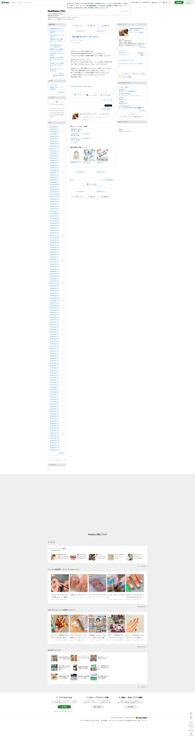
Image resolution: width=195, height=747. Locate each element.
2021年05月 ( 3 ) (54, 279)
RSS (122, 129)
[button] (191, 734)
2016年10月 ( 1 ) (54, 411)
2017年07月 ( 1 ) (54, 390)
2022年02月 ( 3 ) (54, 257)
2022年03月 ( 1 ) (54, 254)
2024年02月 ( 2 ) (54, 199)
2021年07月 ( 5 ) (54, 274)
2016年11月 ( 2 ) (54, 409)
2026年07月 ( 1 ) (54, 129)
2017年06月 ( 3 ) (54, 392)
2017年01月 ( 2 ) (54, 404)
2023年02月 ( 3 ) (54, 228)
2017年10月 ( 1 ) (54, 382)
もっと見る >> (74, 142)
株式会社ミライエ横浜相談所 (127, 91)
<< (53, 101)
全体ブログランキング (124, 53)
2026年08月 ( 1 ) (54, 127)
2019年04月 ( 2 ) (54, 339)
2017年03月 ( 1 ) (54, 399)
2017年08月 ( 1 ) (54, 387)
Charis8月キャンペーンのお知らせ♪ (80, 134)
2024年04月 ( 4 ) (54, 194)
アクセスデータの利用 (116, 720)
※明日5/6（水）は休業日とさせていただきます (56, 50)
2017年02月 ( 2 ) (54, 402)
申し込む (130, 707)
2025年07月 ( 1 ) (54, 158)
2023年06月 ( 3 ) (54, 218)
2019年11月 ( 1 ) (54, 322)
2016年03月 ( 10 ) (55, 428)
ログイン (189, 2)
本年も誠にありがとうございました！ (86, 37)
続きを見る (142, 47)
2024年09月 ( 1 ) (54, 182)
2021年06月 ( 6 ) (54, 276)
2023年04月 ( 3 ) (54, 223)
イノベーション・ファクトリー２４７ (129, 95)
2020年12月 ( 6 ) (54, 291)
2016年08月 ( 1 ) (54, 416)
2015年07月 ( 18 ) (55, 447)
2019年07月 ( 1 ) (54, 332)
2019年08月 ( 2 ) (54, 329)
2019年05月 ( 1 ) (54, 336)
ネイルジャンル (123, 55)
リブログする (107, 95)
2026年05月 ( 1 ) (54, 134)
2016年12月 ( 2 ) (54, 406)
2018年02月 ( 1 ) (54, 373)
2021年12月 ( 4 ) (54, 262)
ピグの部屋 (140, 32)
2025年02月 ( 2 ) (54, 170)
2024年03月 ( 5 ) (54, 196)
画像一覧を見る (59, 75)
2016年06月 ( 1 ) (54, 421)
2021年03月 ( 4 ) (54, 283)
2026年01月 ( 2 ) (54, 143)
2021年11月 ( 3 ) (54, 264)
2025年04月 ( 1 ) (54, 165)
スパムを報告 (85, 720)
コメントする (92, 184)
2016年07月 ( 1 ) (54, 418)
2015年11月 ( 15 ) (54, 438)
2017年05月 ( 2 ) (54, 394)
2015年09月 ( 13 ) (55, 443)
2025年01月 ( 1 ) (54, 172)
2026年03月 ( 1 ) (54, 139)
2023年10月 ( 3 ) (54, 209)
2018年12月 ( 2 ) (54, 348)
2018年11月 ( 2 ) (54, 351)
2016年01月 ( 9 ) (54, 433)
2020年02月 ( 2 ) (54, 315)
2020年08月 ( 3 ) (54, 300)
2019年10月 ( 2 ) (54, 324)
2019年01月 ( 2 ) (54, 346)
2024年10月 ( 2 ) (54, 180)
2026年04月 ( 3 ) (54, 136)
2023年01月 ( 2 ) (54, 230)
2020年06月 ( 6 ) (54, 305)
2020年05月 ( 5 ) (54, 307)
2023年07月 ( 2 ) (54, 216)
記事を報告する (108, 109)
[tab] (55, 549)
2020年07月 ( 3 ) (54, 303)
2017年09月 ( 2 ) (54, 385)
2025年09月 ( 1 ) (54, 153)
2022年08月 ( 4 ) (54, 242)
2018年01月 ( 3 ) (54, 375)
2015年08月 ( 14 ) (55, 445)
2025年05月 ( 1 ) (54, 163)
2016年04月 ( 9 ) (54, 426)
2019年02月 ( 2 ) (54, 344)
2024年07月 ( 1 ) (54, 187)
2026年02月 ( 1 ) (54, 141)
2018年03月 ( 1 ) (54, 370)
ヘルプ (145, 720)
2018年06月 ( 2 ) (54, 363)
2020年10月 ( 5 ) (54, 295)
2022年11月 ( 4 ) (54, 235)
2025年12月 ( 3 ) (54, 146)
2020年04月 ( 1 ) (54, 310)
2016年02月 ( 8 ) (54, 430)
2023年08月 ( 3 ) (54, 213)
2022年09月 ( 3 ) (54, 240)
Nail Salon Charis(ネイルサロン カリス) (136, 29)
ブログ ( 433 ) (54, 85)
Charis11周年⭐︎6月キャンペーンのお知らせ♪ (56, 46)
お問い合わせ (95, 720)
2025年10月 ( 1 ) (54, 151)
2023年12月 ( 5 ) (54, 204)
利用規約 (104, 720)
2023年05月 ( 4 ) (54, 221)
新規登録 (179, 2)
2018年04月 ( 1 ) (54, 368)
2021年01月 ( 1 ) (54, 288)
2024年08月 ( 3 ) (54, 184)
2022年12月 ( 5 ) (54, 233)
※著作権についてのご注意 (125, 131)
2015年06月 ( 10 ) (55, 450)
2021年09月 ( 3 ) (54, 269)
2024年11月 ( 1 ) (54, 177)
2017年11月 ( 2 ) (54, 380)
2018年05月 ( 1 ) (54, 365)
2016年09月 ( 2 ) (54, 414)
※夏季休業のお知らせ (76, 129)
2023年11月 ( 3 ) (54, 206)
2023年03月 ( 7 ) (54, 225)
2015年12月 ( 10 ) (55, 435)
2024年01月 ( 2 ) (54, 201)
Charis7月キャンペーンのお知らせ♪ (80, 138)
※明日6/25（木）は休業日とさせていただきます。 (56, 40)
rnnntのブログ (123, 99)
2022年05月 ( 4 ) (54, 250)
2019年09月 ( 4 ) (54, 327)
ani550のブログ (123, 103)
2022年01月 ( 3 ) (54, 259)
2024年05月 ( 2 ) (54, 192)
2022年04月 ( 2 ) (54, 252)
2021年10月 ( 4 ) (54, 266)
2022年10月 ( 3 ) (54, 237)
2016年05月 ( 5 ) (54, 423)
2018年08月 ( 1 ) (54, 358)
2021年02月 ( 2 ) (54, 286)
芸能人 (64, 548)
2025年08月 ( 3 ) (54, 155)
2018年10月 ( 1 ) (54, 353)
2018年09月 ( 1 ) (54, 356)
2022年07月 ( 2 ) (54, 245)
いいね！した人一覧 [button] (106, 100)
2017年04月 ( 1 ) (54, 397)
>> (61, 101)
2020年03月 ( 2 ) (54, 312)
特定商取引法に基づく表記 (133, 720)
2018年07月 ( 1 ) (54, 361)
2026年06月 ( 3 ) (54, 131)
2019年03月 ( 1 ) (54, 341)
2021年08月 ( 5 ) (54, 271)
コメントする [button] (93, 95)
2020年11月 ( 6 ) (54, 293)
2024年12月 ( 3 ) (54, 175)
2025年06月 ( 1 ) (54, 160)
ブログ (77, 42)
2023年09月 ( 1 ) (54, 211)
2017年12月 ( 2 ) (54, 377)
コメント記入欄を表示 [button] (107, 180)
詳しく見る (97, 707)
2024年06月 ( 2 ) (54, 189)
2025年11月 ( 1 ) (54, 148)
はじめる (64, 707)
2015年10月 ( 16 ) (55, 440)
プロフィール (132, 32)
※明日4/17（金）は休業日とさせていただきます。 (56, 59)
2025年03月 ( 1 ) (54, 168)
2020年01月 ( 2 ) (54, 317)
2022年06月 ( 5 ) (54, 247)
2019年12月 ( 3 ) (54, 319)
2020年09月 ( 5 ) (54, 298)
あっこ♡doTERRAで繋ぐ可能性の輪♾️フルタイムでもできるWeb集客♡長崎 (132, 107)
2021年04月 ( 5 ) (54, 281)
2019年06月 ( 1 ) (54, 334)
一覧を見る (142, 110)
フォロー (85, 119)
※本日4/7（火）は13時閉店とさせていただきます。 (57, 64)
